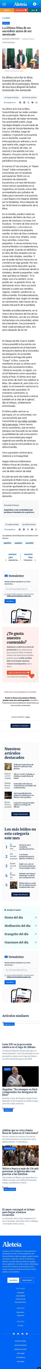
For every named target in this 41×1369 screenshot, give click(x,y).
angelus (7, 1069)
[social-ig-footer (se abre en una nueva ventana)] (27, 1334)
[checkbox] (5, 594)
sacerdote (29, 543)
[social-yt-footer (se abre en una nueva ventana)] (14, 1334)
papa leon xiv (9, 1024)
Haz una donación (20, 1345)
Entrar (28, 717)
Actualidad (6, 18)
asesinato (18, 543)
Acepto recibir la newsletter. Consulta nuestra (20, 595)
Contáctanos (20, 1357)
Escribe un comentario (20, 726)
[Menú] (7, 4)
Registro (7, 10)
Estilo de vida (20, 1299)
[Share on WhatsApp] (36, 102)
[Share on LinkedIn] (24, 102)
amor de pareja (10, 1189)
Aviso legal (20, 1353)
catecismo (8, 1110)
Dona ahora (20, 10)
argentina (7, 543)
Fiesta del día (14, 917)
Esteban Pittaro (28, 39)
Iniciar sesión (27, 1280)
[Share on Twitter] (28, 102)
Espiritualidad (20, 1296)
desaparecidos (10, 1148)
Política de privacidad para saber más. (19, 596)
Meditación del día (17, 926)
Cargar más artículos (20, 814)
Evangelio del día (16, 934)
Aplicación (20, 1315)
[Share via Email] (32, 102)
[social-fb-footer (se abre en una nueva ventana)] (18, 1334)
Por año (20, 1326)
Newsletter (20, 1312)
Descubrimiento (20, 1302)
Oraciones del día (16, 942)
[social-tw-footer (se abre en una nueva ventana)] (23, 1334)
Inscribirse (10, 601)
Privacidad (20, 1361)
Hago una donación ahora (17, 673)
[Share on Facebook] (20, 102)
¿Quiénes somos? (20, 1349)
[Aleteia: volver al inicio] (20, 4)
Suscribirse (13, 1280)
